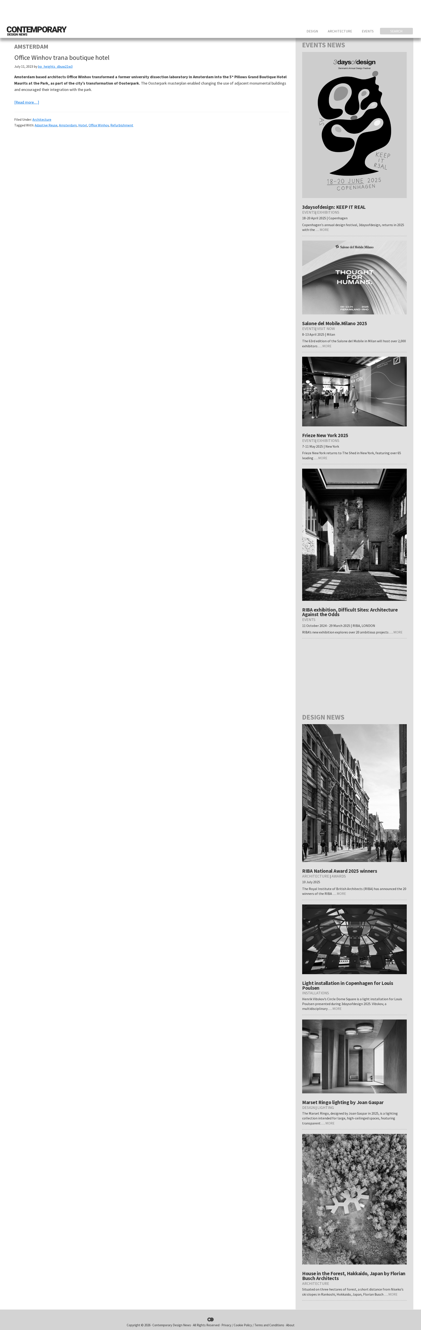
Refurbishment (121, 125)
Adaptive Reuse (46, 125)
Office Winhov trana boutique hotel (61, 57)
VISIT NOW (326, 328)
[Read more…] (26, 102)
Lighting (325, 1107)
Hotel (82, 125)
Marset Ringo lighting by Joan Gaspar (343, 1102)
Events (308, 212)
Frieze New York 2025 (325, 435)
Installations (315, 992)
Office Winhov (99, 125)
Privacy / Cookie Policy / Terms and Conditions (253, 1325)
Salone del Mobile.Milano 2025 (334, 323)
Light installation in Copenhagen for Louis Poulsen (347, 985)
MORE (324, 229)
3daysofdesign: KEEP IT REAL (334, 207)
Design (308, 1107)
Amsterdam (68, 125)
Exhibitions (328, 212)
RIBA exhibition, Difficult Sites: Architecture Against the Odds (350, 612)
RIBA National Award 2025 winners (339, 871)
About (290, 1325)
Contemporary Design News (171, 1325)
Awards (339, 876)
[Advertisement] (334, 12)
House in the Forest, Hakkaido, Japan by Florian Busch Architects (353, 1275)
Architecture (41, 119)
